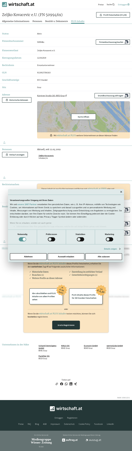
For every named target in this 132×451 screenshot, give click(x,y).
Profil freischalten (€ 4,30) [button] (115, 15)
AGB (45, 424)
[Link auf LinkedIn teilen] (71, 384)
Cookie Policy (84, 424)
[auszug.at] (93, 441)
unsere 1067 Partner (27, 204)
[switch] (51, 239)
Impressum (55, 424)
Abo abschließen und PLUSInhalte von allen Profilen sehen (47, 294)
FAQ (29, 424)
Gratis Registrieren (66, 325)
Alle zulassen (104, 256)
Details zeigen (110, 249)
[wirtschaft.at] (18, 4)
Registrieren (72, 417)
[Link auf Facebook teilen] (61, 384)
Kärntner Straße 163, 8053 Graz (51, 95)
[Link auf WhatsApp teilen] (66, 384)
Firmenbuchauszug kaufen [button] (111, 42)
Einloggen (59, 417)
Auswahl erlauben (66, 256)
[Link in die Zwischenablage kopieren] (56, 384)
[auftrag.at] (70, 441)
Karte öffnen (83, 116)
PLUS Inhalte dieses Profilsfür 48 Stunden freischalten (87, 293)
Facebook (98, 424)
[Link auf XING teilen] (75, 384)
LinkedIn (110, 424)
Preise (21, 424)
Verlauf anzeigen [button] (16, 154)
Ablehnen (28, 256)
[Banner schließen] (121, 192)
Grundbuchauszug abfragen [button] (110, 95)
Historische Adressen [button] (18, 100)
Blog (37, 424)
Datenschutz (69, 424)
